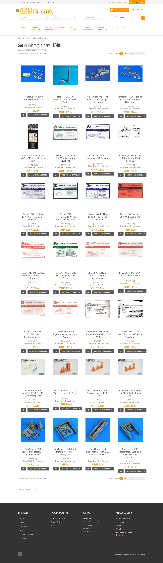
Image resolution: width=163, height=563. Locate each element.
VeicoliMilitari (49, 28)
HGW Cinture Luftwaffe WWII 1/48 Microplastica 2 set (33, 158)
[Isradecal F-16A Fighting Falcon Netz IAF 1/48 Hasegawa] (121, 116)
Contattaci (23, 538)
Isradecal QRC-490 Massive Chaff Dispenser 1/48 (65, 99)
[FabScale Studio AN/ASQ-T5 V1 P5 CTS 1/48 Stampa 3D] (23, 410)
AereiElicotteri (35, 28)
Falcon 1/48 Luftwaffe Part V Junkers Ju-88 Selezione (65, 158)
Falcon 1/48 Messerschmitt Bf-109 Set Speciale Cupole (65, 217)
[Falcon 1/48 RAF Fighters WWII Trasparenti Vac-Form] (23, 292)
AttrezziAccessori (103, 28)
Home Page (21, 38)
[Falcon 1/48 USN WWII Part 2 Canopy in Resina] (121, 291)
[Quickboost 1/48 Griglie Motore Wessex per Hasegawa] (56, 468)
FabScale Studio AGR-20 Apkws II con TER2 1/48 (65, 391)
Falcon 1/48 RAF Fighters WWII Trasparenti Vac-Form (33, 275)
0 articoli (120, 10)
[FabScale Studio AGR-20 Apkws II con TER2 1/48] (56, 408)
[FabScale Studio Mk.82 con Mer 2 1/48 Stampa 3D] (121, 410)
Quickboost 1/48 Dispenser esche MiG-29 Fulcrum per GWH (97, 452)
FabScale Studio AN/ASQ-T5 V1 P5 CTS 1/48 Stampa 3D (32, 393)
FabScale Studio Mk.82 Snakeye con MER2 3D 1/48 (98, 393)
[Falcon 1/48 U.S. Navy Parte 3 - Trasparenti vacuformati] (88, 234)
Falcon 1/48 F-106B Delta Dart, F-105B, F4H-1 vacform (130, 334)
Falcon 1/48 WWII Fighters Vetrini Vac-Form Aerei (65, 334)
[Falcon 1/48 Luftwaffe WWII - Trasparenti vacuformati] (88, 292)
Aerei (28, 38)
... (139, 54)
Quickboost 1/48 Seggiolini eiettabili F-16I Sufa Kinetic (33, 452)
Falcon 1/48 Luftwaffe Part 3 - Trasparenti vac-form (65, 275)
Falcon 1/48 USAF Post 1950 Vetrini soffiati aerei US (130, 158)
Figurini (61, 27)
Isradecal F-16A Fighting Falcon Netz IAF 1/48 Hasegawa (130, 99)
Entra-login (111, 2)
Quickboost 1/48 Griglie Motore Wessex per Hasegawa (65, 452)
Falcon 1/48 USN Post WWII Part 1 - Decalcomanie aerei (32, 334)
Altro (115, 27)
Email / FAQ (139, 9)
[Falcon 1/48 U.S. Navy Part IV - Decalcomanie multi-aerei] (23, 234)
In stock (121, 17)
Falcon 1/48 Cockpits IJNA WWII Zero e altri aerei (130, 217)
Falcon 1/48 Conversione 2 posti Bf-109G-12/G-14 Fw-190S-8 (98, 334)
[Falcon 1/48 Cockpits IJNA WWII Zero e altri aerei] (121, 234)
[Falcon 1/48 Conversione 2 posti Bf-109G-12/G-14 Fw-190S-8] (88, 351)
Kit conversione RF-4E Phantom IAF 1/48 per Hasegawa (97, 99)
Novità (22, 519)
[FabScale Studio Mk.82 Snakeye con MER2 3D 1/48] (88, 410)
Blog (21, 530)
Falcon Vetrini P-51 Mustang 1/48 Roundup (97, 157)
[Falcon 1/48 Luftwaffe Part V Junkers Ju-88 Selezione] (56, 175)
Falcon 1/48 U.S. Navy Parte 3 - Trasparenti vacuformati (97, 217)
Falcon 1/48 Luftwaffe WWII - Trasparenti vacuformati (98, 275)
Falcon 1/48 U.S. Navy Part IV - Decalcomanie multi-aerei (32, 217)
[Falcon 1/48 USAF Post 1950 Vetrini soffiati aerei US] (121, 175)
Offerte (22, 523)
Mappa (120, 535)
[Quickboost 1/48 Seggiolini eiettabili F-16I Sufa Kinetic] (23, 468)
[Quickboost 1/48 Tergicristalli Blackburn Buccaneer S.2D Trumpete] (121, 471)
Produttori (23, 527)
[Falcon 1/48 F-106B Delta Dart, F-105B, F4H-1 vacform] (121, 351)
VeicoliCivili (73, 28)
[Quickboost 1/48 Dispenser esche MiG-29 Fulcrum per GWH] (88, 468)
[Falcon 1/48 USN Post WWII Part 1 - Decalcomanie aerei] (23, 351)
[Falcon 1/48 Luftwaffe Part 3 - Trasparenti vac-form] (56, 292)
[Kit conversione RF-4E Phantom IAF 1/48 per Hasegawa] (88, 116)
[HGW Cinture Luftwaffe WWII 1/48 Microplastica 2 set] (23, 175)
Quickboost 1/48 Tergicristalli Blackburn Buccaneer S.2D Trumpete (130, 453)
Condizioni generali (26, 534)
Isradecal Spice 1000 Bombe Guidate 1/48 (33, 98)
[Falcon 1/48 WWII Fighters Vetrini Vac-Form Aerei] (56, 351)
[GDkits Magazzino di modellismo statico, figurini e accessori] (39, 11)
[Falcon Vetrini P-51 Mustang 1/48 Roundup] (88, 174)
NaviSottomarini (87, 28)
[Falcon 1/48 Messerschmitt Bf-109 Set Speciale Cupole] (56, 234)
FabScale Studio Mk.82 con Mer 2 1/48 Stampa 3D (130, 393)
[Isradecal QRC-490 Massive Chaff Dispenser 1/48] (56, 116)
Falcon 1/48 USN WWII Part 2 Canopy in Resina (130, 274)
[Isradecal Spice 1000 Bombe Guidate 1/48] (23, 115)
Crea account (122, 2)
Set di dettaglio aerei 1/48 (40, 38)
